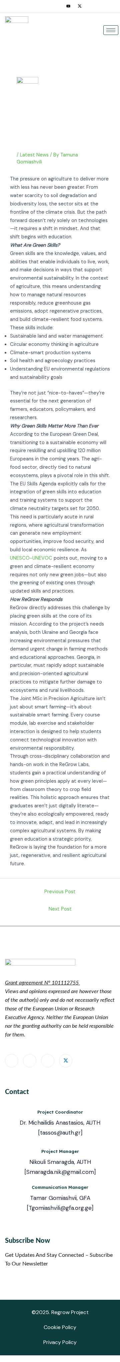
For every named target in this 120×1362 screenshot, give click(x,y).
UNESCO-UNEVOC (31, 558)
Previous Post (60, 892)
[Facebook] (46, 6)
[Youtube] (68, 6)
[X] (80, 6)
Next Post (60, 909)
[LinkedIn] (57, 6)
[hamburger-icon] (110, 30)
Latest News (34, 155)
